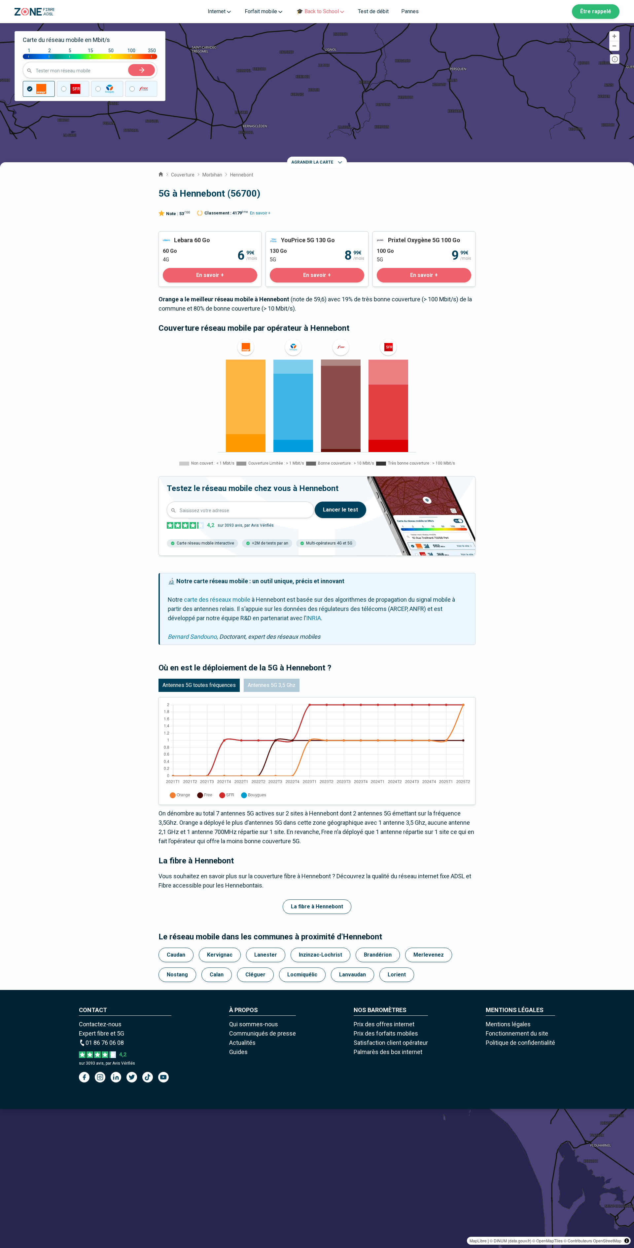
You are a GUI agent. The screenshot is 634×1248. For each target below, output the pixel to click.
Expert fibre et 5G (101, 1033)
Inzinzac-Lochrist (320, 955)
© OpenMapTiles (547, 1240)
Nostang (177, 974)
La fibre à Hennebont (317, 906)
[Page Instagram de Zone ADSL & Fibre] (100, 1077)
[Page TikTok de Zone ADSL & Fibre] (148, 1077)
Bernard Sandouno (192, 636)
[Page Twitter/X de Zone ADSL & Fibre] (132, 1077)
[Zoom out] (614, 46)
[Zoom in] (614, 36)
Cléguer (255, 974)
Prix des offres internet (384, 1024)
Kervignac (219, 955)
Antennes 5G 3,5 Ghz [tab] (272, 685)
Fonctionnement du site (517, 1033)
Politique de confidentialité (520, 1042)
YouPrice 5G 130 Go (292, 236)
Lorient (397, 974)
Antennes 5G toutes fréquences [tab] (199, 685)
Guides (238, 1051)
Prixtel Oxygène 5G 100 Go (407, 236)
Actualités (242, 1042)
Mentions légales (508, 1024)
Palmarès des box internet (388, 1051)
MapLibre (478, 1240)
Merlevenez (428, 955)
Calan (217, 974)
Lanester (265, 955)
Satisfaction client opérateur (391, 1042)
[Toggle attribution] (627, 1241)
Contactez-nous (100, 1024)
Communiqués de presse (262, 1033)
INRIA (313, 618)
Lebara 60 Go (176, 236)
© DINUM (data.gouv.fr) (510, 1240)
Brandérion (378, 955)
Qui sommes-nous (253, 1024)
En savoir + (260, 212)
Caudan (176, 955)
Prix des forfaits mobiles (386, 1033)
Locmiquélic (302, 974)
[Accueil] (160, 173)
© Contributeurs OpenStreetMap (592, 1240)
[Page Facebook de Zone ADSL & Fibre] (84, 1077)
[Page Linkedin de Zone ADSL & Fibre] (116, 1077)
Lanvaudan (352, 974)
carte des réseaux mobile (217, 599)
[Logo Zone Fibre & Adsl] (34, 12)
